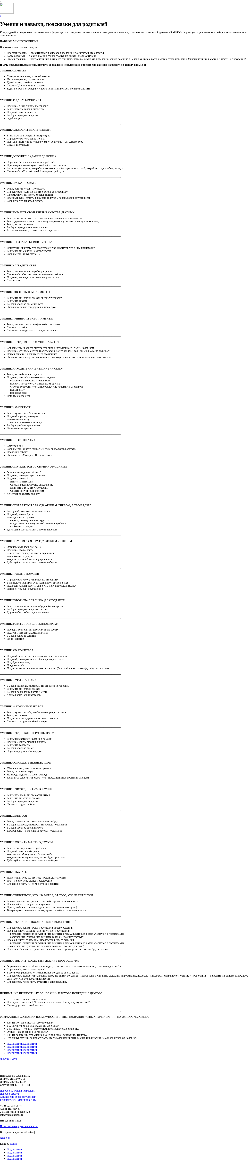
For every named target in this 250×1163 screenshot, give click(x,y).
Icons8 (13, 1143)
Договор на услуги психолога (17, 1090)
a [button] (0, 1)
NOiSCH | (5, 1137)
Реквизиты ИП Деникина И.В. (18, 1099)
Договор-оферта (9, 1093)
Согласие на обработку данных (18, 1096)
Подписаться (29, 1043)
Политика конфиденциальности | (19, 1126)
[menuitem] (125, 1)
